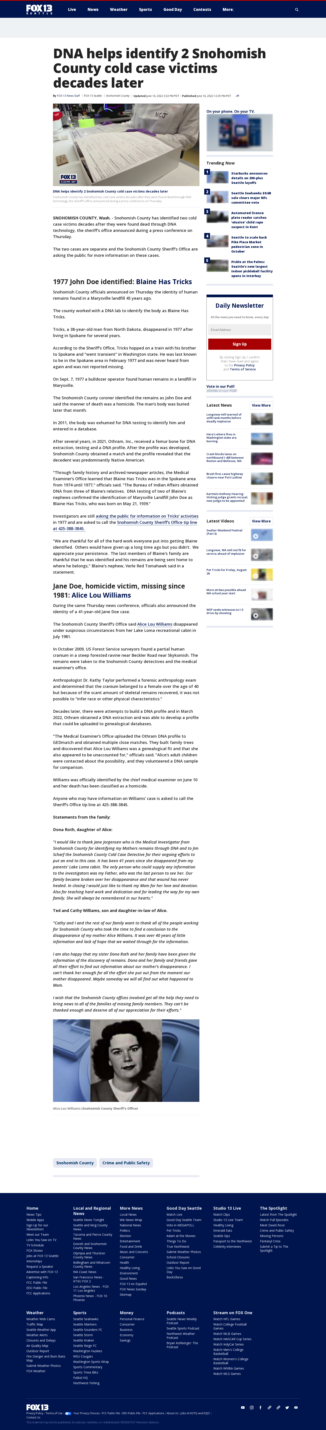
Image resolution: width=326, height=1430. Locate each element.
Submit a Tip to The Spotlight (274, 1248)
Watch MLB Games (227, 1334)
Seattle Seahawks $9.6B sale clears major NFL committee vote (251, 198)
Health (124, 1262)
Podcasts (176, 1312)
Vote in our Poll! (220, 386)
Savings (125, 1340)
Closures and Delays (41, 1340)
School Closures (178, 1257)
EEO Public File (36, 1288)
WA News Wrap (131, 1220)
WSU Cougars (83, 1356)
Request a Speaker (39, 1266)
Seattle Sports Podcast (183, 1328)
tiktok (269, 1407)
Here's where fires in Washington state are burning (221, 437)
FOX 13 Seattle (93, 96)
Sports (79, 1312)
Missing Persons (271, 1236)
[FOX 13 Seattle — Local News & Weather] (41, 9)
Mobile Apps (35, 1220)
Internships (34, 1261)
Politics (125, 1230)
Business (126, 1330)
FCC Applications (38, 1293)
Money (126, 1312)
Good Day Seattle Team (184, 1220)
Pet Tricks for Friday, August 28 (226, 572)
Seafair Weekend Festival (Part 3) (224, 532)
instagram (251, 1407)
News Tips (33, 1214)
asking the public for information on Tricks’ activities (147, 516)
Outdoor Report (178, 1262)
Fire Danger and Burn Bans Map (45, 1358)
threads (278, 1407)
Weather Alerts (37, 1335)
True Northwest (178, 1246)
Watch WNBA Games (228, 1368)
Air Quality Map (37, 1346)
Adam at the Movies (181, 1236)
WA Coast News (84, 1272)
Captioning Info (37, 1277)
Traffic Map (34, 1324)
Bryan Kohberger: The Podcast (182, 1345)
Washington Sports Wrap (91, 1362)
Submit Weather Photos (184, 1252)
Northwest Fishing (86, 1383)
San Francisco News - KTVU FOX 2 (88, 1279)
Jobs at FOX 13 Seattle (42, 1256)
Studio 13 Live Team (228, 1220)
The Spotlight (273, 1208)
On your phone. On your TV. (230, 111)
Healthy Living (130, 1268)
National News (130, 1225)
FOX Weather (35, 1371)
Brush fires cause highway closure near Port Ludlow (224, 476)
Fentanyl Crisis (270, 1241)
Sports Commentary (87, 1367)
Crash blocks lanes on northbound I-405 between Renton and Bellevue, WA (225, 457)
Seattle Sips (221, 1236)
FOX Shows (34, 1250)
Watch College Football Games (230, 1326)
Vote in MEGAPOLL (180, 1225)
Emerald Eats (222, 1230)
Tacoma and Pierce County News (92, 1236)
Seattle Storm (83, 1335)
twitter (287, 1407)
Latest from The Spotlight (278, 1214)
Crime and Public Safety (126, 1162)
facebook (260, 1407)
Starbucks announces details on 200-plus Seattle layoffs (249, 178)
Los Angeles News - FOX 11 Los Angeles (91, 1288)
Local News (128, 1214)
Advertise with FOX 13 (42, 1272)
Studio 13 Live (227, 1208)
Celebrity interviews (227, 1246)
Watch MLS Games (227, 1374)
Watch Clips (221, 1214)
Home (32, 1208)
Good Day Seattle (184, 1208)
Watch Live (174, 1214)
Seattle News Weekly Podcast (182, 1321)
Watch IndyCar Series (228, 1344)
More (228, 9)
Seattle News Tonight (88, 1220)
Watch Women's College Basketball (230, 1361)
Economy (126, 1335)
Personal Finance (132, 1319)
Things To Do (176, 1241)
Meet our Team (37, 1234)
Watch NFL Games (226, 1319)
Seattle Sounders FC (87, 1330)
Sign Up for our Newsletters (37, 1227)
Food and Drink (131, 1246)
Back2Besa (175, 1277)
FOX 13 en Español (133, 1284)
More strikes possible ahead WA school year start (226, 591)
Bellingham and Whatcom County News (91, 1264)
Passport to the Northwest (232, 1241)
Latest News (219, 405)
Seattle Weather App (41, 1330)
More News (131, 1208)
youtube (242, 1407)
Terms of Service (243, 369)
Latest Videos (220, 521)
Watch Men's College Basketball (228, 1352)
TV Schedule (35, 1245)
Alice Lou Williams (154, 624)
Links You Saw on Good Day (184, 1270)
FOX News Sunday (133, 1289)
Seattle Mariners (85, 1324)
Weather (35, 1312)
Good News (128, 1278)
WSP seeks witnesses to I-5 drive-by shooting (224, 611)
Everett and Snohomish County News (90, 1246)
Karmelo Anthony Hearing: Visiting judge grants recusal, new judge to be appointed (227, 497)
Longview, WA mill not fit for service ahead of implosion (226, 552)
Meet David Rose (272, 1225)
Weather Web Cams (40, 1319)
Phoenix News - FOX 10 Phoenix (90, 1298)
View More (261, 405)
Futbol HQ (80, 1378)
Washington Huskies (87, 1351)
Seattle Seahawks (85, 1319)
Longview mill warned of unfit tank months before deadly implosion (224, 417)
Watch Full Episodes (274, 1220)
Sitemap (126, 1294)
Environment (129, 1273)
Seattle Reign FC (85, 1346)
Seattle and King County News (90, 1227)
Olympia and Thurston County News (89, 1255)
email (296, 1407)
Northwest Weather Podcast (181, 1336)
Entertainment (130, 1241)
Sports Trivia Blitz (85, 1372)
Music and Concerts (134, 1252)
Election (125, 1236)
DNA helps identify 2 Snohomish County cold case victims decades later (110, 191)
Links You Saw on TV (41, 1240)
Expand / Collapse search (297, 9)
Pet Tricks (174, 1230)
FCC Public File (36, 1282)
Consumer (127, 1257)
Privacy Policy (244, 365)
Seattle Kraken (83, 1340)
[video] (262, 535)
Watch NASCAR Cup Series (232, 1339)
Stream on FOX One (232, 1312)
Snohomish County (118, 96)
